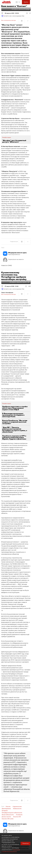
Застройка (5, 811)
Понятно (25, 843)
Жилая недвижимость (8, 815)
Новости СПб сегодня (7, 819)
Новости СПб (17, 817)
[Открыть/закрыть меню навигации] (16, 2)
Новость (8, 806)
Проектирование (6, 808)
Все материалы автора (8, 20)
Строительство (17, 806)
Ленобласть (19, 815)
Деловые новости (6, 817)
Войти (26, 2)
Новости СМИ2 (6, 265)
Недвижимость (17, 808)
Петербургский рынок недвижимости (12, 813)
